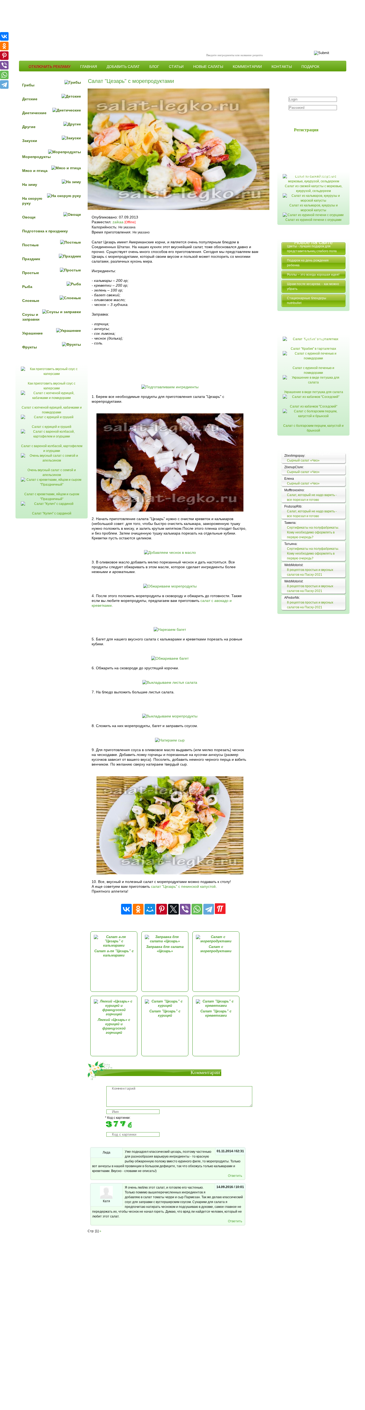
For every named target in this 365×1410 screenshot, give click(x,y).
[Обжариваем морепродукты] (170, 586)
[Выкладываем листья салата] (169, 682)
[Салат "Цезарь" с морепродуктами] (169, 873)
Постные (30, 245)
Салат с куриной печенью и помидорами (313, 370)
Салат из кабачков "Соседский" (313, 406)
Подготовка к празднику (45, 231)
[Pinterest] (161, 909)
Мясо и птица (35, 170)
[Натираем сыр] (170, 740)
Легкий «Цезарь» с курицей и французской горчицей (114, 1026)
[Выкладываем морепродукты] (169, 716)
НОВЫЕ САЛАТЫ (208, 66)
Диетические (34, 113)
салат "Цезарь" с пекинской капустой (183, 886)
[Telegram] (208, 909)
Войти (309, 117)
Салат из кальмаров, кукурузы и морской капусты (313, 207)
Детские (29, 99)
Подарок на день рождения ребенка (308, 263)
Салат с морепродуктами (215, 949)
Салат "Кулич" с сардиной (51, 513)
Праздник (31, 259)
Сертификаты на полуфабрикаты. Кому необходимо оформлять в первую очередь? (313, 532)
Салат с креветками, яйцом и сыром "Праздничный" (51, 496)
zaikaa (117, 222)
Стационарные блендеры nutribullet (306, 300)
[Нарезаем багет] (170, 629)
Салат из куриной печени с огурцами (313, 220)
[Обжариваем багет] (170, 658)
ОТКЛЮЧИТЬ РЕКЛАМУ (50, 66)
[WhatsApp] (197, 909)
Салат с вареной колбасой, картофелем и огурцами (51, 448)
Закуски (29, 141)
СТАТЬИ (176, 66)
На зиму (29, 184)
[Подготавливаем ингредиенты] (170, 387)
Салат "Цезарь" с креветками (215, 1013)
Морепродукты (36, 157)
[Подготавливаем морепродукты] (169, 510)
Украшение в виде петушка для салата (313, 392)
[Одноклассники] (138, 909)
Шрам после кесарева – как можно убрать (313, 286)
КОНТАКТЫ (281, 66)
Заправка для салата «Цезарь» (165, 949)
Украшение (32, 333)
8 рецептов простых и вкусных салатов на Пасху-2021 (310, 572)
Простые (30, 273)
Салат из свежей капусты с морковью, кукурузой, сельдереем (313, 188)
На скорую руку (32, 200)
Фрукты (29, 347)
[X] (173, 909)
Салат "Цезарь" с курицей (164, 1013)
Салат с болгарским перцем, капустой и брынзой (313, 428)
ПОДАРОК (310, 66)
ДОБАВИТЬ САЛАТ (123, 66)
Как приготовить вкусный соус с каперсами (51, 386)
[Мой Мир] (150, 909)
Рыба (27, 287)
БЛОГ (154, 66)
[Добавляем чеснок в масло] (170, 552)
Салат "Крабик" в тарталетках (313, 349)
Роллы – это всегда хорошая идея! (313, 274)
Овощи (29, 217)
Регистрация (306, 129)
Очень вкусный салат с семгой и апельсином (52, 472)
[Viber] (185, 909)
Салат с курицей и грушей (51, 427)
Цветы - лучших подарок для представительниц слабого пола (312, 248)
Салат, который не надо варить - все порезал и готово (312, 497)
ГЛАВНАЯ (88, 66)
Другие (29, 127)
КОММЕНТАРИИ (247, 66)
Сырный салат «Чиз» (303, 460)
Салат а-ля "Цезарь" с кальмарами (114, 953)
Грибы (28, 85)
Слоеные (30, 300)
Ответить (235, 1176)
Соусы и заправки (31, 316)
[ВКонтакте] (126, 909)
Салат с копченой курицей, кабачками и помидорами (52, 410)
